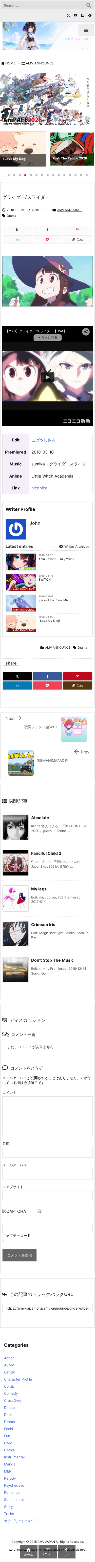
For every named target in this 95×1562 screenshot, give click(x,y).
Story (8, 1506)
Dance (9, 1407)
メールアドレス (14, 1165)
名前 (5, 1143)
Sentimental (14, 1499)
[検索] (88, 5)
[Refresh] (40, 1211)
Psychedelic (14, 1485)
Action (9, 1358)
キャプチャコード (16, 1235)
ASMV (9, 1365)
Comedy (11, 1393)
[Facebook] (47, 230)
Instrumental (14, 1457)
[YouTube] (75, 15)
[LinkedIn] (17, 239)
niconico (39, 487)
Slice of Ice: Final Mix (53, 600)
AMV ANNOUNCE (40, 63)
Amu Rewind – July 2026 (56, 559)
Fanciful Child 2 (46, 853)
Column (29, 568)
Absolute (40, 817)
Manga (9, 1464)
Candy (9, 1372)
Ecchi (8, 1429)
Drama (11, 216)
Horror (9, 1450)
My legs (39, 888)
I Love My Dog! (49, 621)
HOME (10, 63)
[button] (9, 150)
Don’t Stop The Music (52, 960)
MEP (7, 1471)
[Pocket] (47, 239)
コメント (9, 1092)
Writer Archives (76, 546)
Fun (7, 1436)
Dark (8, 1414)
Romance (12, 1492)
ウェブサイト (13, 1187)
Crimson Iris (43, 924)
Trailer (9, 1513)
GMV (8, 1443)
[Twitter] (68, 15)
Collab (9, 1386)
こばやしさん (43, 439)
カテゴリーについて (20, 1521)
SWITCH (45, 579)
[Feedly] (89, 15)
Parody (10, 1478)
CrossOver (13, 1400)
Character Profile (18, 1379)
